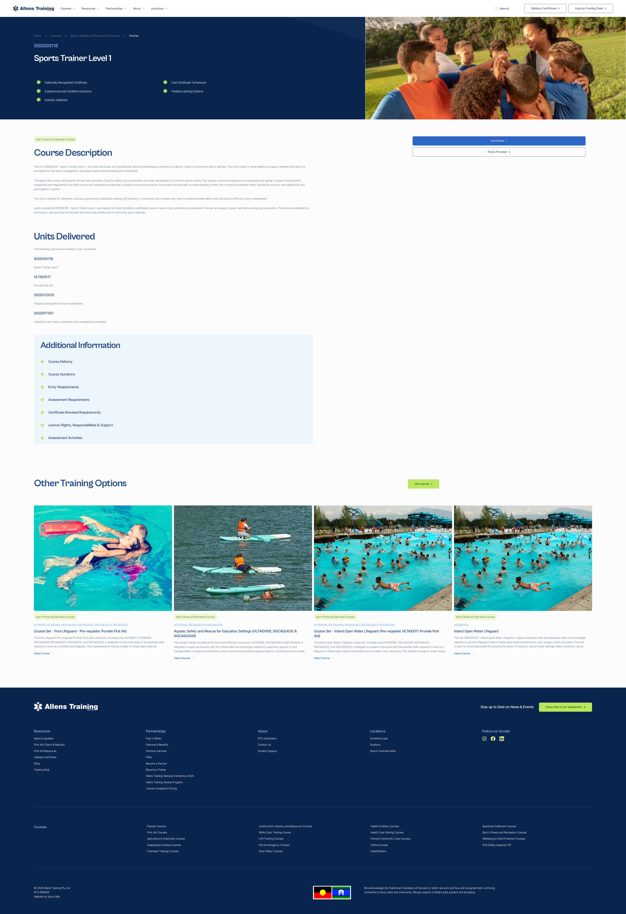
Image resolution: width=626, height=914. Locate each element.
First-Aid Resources (45, 751)
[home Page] (33, 8)
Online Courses (379, 845)
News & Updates (43, 738)
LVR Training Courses (271, 838)
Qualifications (378, 851)
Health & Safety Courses (385, 826)
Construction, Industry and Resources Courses (285, 826)
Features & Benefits (157, 744)
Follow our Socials (496, 731)
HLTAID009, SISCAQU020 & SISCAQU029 (198, 624)
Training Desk (41, 769)
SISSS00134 (461, 624)
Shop (37, 763)
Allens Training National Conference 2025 (170, 775)
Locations (377, 731)
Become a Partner (156, 763)
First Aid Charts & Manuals (49, 744)
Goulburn (375, 744)
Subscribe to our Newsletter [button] (564, 707)
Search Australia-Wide (383, 751)
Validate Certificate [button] (544, 8)
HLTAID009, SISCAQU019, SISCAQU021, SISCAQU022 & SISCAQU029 (354, 624)
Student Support (267, 751)
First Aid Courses (157, 832)
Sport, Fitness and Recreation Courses (95, 35)
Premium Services (156, 751)
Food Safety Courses (271, 851)
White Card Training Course (275, 832)
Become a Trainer (156, 769)
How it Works (153, 738)
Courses (56, 35)
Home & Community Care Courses (390, 838)
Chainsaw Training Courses (162, 851)
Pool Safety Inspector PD (496, 845)
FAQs (149, 757)
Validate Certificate (45, 757)
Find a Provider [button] (497, 152)
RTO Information (267, 738)
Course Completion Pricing (161, 788)
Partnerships (155, 731)
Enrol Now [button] (497, 141)
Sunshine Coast (379, 738)
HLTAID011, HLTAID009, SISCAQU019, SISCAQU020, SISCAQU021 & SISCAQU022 (81, 624)
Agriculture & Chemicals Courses (166, 838)
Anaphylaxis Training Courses (164, 845)
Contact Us (264, 744)
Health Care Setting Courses (387, 832)
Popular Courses (156, 826)
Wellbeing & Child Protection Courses (503, 838)
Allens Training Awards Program (164, 782)
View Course (42, 653)
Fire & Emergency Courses (274, 845)
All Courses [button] (422, 484)
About (262, 731)
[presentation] (67, 8)
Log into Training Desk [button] (589, 8)
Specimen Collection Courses (499, 826)
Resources (42, 731)
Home (37, 35)
